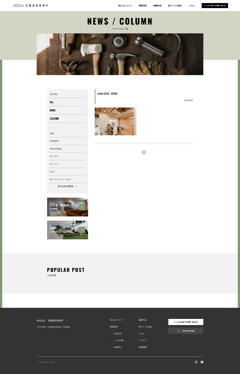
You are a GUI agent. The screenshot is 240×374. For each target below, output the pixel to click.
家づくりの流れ (175, 5)
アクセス (143, 340)
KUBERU (118, 347)
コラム (192, 5)
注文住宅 (117, 333)
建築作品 (157, 5)
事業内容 (143, 5)
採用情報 (143, 347)
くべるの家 (118, 340)
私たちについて (125, 5)
